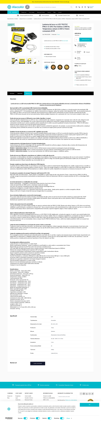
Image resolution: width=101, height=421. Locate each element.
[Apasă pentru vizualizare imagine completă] (24, 40)
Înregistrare (17, 396)
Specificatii (20, 93)
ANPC (44, 399)
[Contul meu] (82, 7)
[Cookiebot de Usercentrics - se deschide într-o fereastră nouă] (9, 418)
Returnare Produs (41, 12)
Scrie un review (38, 363)
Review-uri (28, 93)
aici (68, 1)
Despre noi (23, 12)
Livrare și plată (28, 396)
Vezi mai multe (65, 40)
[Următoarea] (38, 61)
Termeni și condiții (47, 396)
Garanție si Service (29, 397)
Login (16, 397)
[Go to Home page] (18, 7)
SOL (48, 399)
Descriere (12, 93)
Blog (54, 12)
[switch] (38, 418)
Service (49, 12)
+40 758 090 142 (81, 45)
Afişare (68, 418)
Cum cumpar (31, 12)
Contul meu (17, 399)
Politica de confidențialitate (49, 397)
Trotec (58, 34)
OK (89, 404)
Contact (60, 12)
